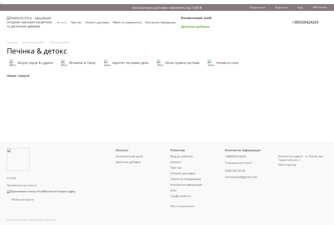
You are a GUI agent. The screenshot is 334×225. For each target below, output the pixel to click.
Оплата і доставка (97, 22)
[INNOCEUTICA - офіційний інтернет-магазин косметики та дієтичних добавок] (18, 159)
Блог (173, 190)
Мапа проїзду (287, 164)
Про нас (76, 22)
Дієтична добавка (195, 26)
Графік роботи (180, 196)
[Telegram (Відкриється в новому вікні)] (269, 22)
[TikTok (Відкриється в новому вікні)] (258, 22)
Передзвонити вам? (238, 163)
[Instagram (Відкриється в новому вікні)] (253, 22)
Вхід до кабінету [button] (181, 156)
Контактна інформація (160, 22)
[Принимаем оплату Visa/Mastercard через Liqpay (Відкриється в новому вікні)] (41, 191)
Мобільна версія (22, 199)
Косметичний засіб (196, 18)
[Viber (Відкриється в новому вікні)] (275, 22)
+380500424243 (305, 22)
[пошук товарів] (238, 22)
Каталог (62, 22)
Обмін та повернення (127, 22)
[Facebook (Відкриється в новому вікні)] (264, 22)
